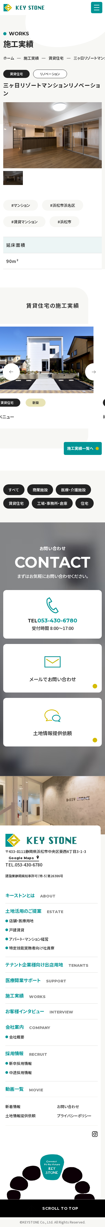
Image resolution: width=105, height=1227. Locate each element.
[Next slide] (93, 372)
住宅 (84, 503)
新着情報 (12, 1106)
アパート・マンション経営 (28, 939)
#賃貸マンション (24, 221)
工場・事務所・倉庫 (52, 503)
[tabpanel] (52, 376)
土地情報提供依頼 (20, 1115)
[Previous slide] (11, 372)
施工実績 (31, 58)
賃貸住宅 (56, 58)
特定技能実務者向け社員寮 (31, 948)
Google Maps (21, 858)
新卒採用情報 (20, 1063)
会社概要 (16, 1037)
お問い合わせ (68, 1106)
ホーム (8, 58)
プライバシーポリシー (74, 1115)
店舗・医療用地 (21, 920)
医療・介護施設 (73, 489)
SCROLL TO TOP (60, 1208)
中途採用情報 (20, 1072)
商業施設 (40, 489)
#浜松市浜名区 (62, 205)
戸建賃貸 (16, 930)
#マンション (20, 205)
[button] (13, 178)
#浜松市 (64, 221)
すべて (14, 489)
